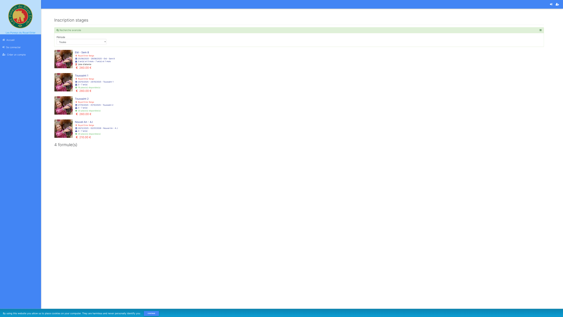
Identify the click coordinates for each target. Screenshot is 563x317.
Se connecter (13, 47)
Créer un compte (16, 54)
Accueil (10, 39)
